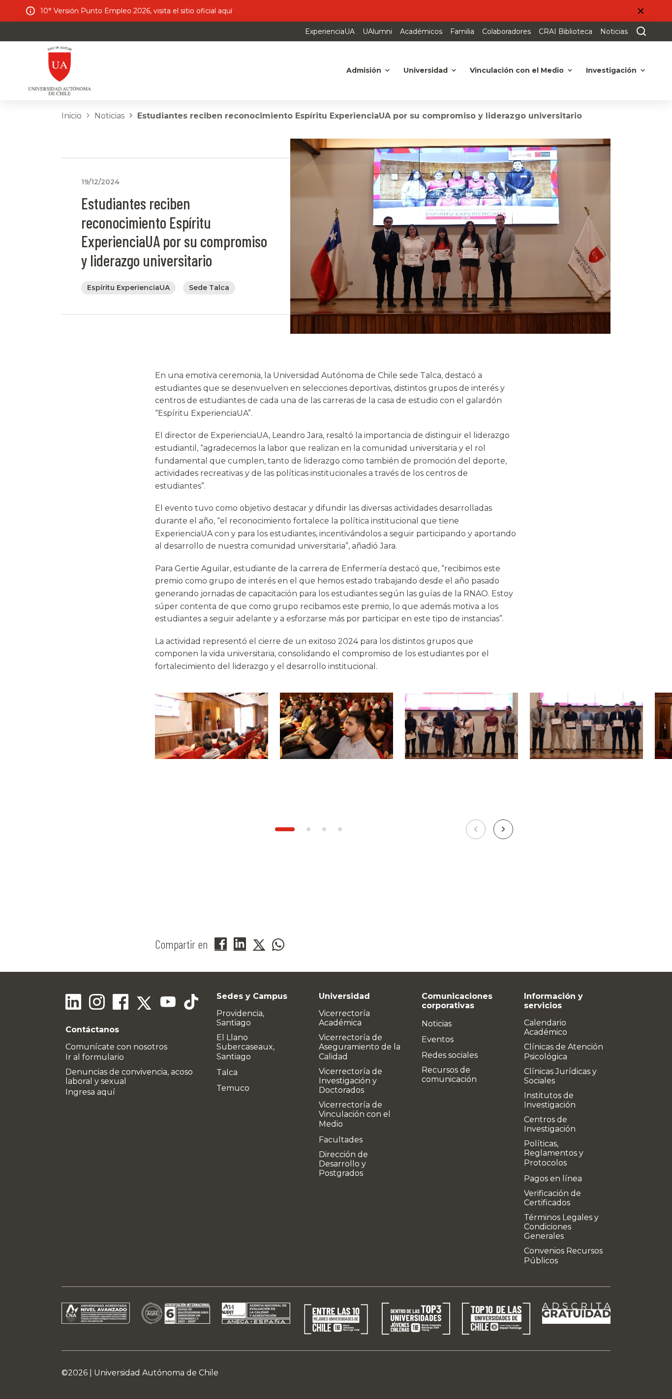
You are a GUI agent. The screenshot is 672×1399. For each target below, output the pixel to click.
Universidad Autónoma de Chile (156, 1372)
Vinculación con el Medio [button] (517, 70)
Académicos (421, 31)
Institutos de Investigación (550, 1100)
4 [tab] (340, 829)
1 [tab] (285, 829)
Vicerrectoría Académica (344, 1018)
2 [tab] (308, 829)
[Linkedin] (73, 1003)
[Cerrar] (640, 11)
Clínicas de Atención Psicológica (563, 1051)
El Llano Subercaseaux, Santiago (245, 1047)
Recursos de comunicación (449, 1074)
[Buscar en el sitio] (639, 31)
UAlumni (377, 31)
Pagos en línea (553, 1178)
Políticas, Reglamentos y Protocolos (553, 1153)
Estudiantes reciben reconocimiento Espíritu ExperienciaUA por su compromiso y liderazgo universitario (359, 115)
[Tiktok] (191, 1003)
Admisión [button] (363, 70)
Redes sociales (450, 1055)
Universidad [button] (425, 70)
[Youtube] (168, 1003)
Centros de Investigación (550, 1124)
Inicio (71, 115)
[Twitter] (144, 1003)
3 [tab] (324, 829)
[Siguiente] (503, 829)
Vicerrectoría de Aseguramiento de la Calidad (359, 1047)
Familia (462, 31)
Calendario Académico (545, 1027)
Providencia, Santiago (240, 1018)
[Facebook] (120, 1003)
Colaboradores (506, 31)
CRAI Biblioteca (565, 31)
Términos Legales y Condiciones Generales (561, 1227)
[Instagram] (97, 1003)
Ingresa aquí (90, 1092)
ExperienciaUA (330, 31)
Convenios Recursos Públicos (563, 1255)
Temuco (232, 1088)
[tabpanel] (211, 738)
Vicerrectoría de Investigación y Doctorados (350, 1081)
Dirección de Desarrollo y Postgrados (343, 1164)
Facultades (341, 1139)
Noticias (614, 31)
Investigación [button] (611, 70)
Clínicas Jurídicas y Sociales (560, 1076)
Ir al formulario (94, 1057)
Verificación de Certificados (552, 1198)
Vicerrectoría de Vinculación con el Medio (355, 1114)
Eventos (438, 1039)
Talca (227, 1072)
